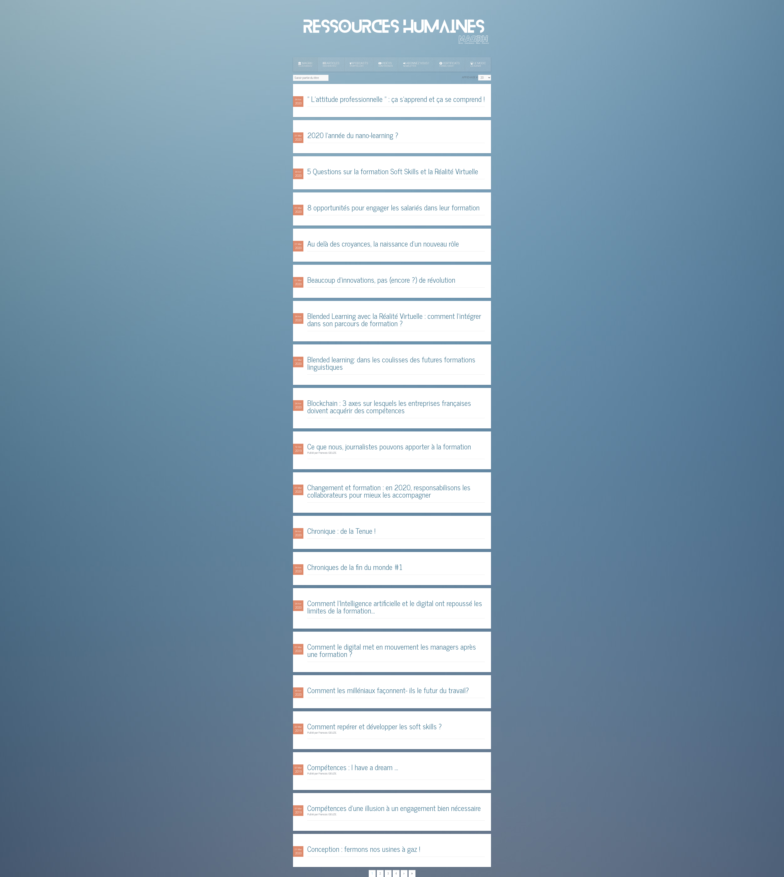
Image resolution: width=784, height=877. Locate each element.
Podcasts (359, 64)
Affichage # (470, 77)
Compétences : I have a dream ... (352, 767)
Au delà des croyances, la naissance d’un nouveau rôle (383, 243)
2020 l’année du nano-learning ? (352, 135)
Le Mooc (478, 64)
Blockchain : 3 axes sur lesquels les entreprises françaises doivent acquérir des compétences (389, 406)
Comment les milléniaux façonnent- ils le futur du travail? (388, 690)
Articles (331, 64)
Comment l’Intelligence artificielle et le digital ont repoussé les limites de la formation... (394, 606)
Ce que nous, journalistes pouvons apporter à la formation (389, 446)
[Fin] (412, 873)
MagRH (305, 64)
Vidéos (386, 64)
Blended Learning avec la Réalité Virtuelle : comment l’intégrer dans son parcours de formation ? (394, 319)
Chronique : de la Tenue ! (341, 531)
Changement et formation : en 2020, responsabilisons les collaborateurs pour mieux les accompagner (388, 491)
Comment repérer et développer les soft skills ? (374, 726)
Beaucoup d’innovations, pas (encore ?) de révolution (381, 280)
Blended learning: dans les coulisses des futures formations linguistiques (391, 363)
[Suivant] (404, 873)
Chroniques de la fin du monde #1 (354, 567)
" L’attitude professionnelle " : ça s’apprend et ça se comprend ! (396, 99)
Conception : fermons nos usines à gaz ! (363, 849)
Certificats (449, 64)
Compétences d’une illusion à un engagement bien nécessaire (394, 808)
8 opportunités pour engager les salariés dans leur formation (393, 207)
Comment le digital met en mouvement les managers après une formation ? (391, 650)
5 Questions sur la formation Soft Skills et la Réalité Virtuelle (392, 171)
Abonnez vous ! (416, 64)
